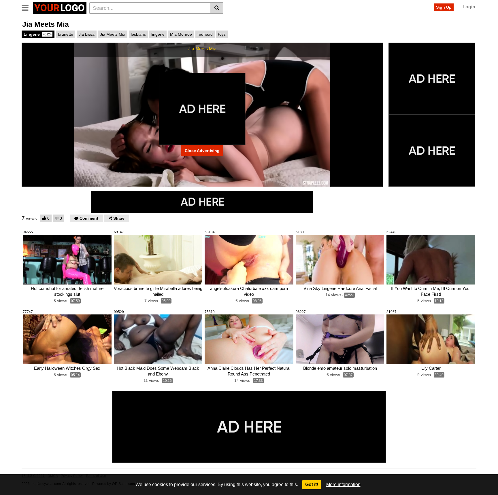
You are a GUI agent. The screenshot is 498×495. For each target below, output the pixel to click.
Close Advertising (202, 150)
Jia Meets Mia (112, 34)
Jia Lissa (87, 34)
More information (343, 484)
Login (469, 6)
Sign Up (444, 7)
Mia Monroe (181, 34)
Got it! (311, 484)
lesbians (138, 34)
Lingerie (38, 34)
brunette (65, 34)
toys (222, 34)
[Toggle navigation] (27, 7)
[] (216, 8)
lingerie (158, 34)
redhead (205, 34)
